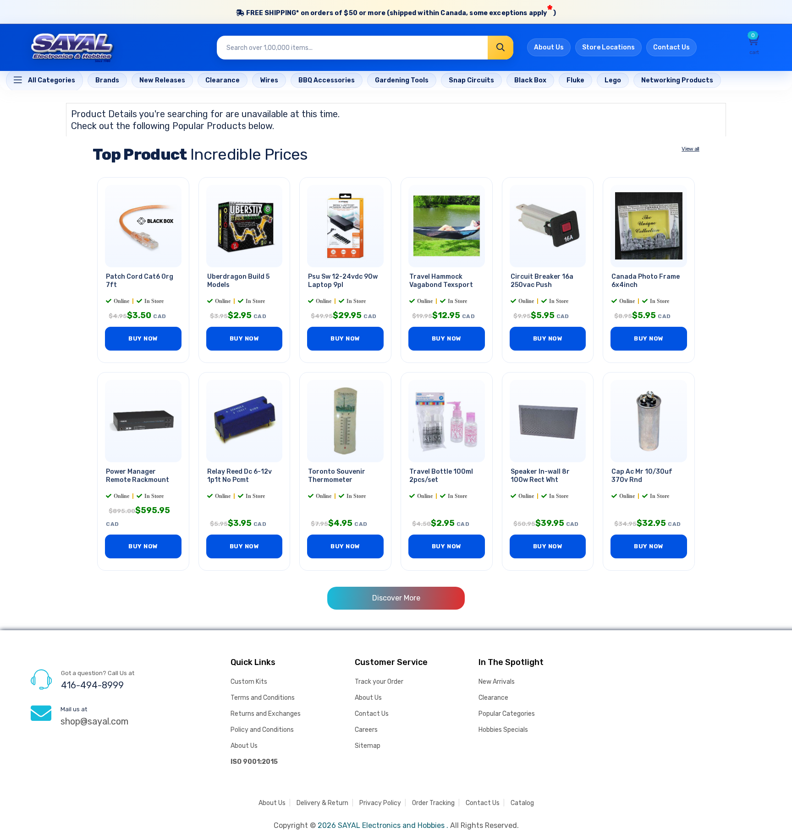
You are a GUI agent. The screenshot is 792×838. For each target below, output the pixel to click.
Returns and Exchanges (266, 714)
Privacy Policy (380, 803)
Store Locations (608, 47)
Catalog (522, 803)
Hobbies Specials (503, 730)
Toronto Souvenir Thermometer (336, 476)
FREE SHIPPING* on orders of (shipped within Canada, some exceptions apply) (400, 10)
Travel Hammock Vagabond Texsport (441, 281)
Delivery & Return (322, 803)
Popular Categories (506, 714)
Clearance (493, 698)
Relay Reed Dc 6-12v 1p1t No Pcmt (239, 476)
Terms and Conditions (263, 698)
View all (690, 149)
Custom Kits (249, 682)
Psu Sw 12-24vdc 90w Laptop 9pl (343, 281)
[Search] (500, 47)
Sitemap (367, 746)
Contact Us (671, 47)
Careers (366, 730)
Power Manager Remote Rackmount (137, 476)
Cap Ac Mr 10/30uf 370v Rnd (641, 476)
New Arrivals (496, 682)
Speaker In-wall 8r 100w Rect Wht (540, 476)
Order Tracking (433, 803)
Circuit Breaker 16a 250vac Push (542, 281)
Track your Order (379, 682)
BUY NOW (143, 338)
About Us (549, 47)
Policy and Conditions (262, 730)
